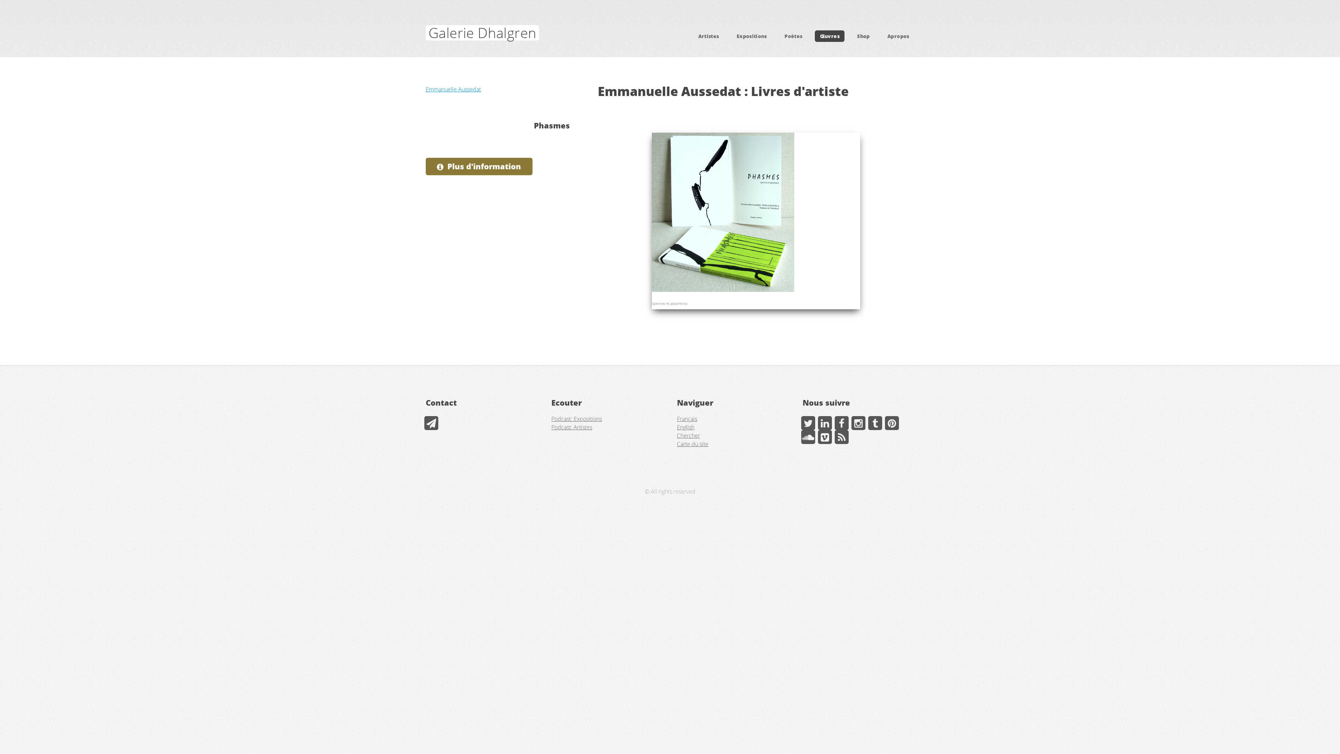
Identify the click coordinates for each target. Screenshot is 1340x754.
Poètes (793, 36)
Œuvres (830, 36)
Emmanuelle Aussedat (453, 89)
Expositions (752, 36)
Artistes (708, 36)
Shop (863, 36)
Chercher (688, 435)
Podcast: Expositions (576, 419)
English (685, 427)
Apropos (898, 36)
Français (687, 419)
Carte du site (692, 444)
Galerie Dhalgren (482, 32)
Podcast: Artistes (571, 427)
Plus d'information (484, 166)
